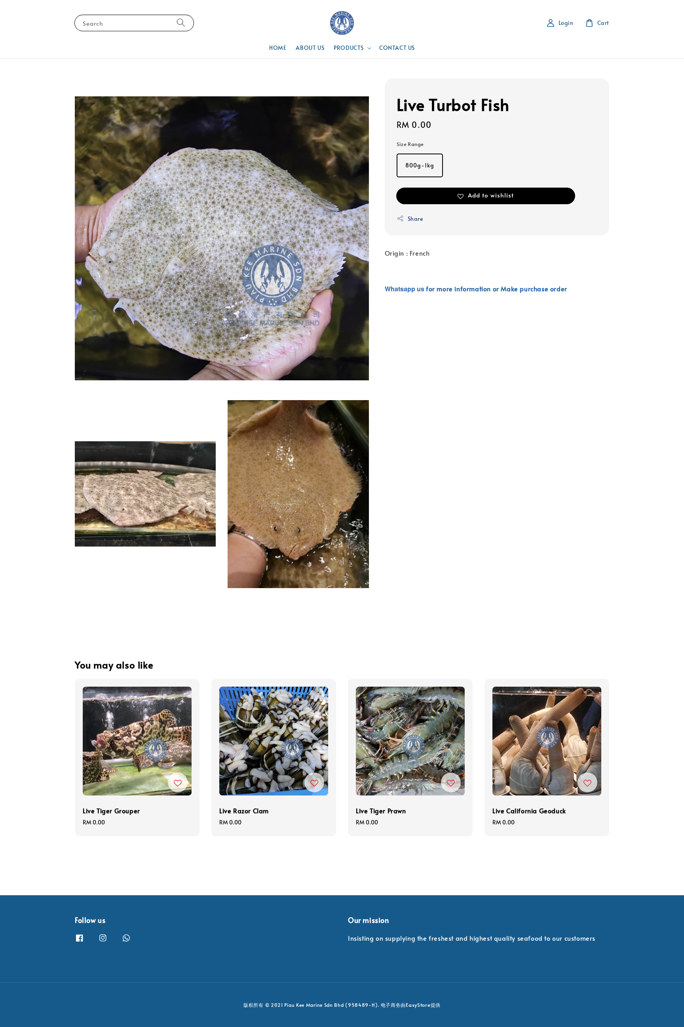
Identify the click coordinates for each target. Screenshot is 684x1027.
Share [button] (415, 218)
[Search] (181, 22)
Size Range (410, 144)
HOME (277, 47)
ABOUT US (310, 47)
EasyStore (418, 1004)
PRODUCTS (349, 47)
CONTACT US (397, 47)
